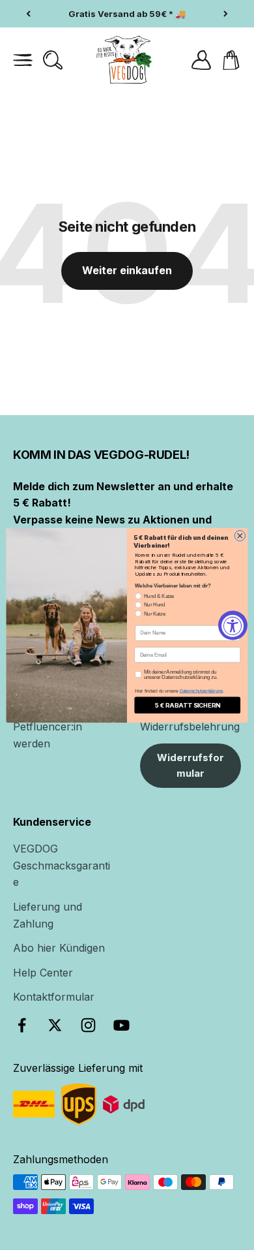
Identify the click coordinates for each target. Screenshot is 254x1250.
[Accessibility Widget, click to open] (232, 625)
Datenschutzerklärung (201, 691)
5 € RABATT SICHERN (187, 704)
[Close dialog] (240, 535)
